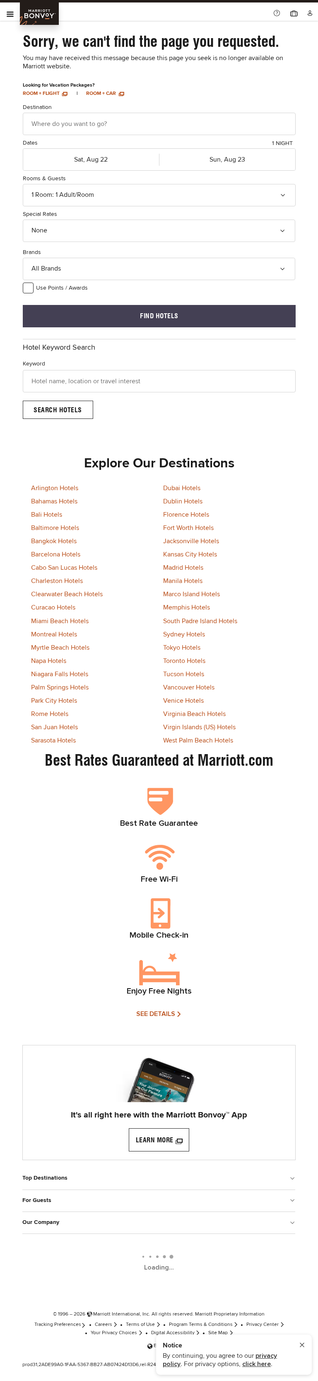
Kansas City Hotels (190, 554)
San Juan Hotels (54, 727)
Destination (37, 107)
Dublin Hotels (182, 501)
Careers (103, 1324)
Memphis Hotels (186, 607)
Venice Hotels (183, 700)
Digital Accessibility (173, 1332)
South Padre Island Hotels (200, 621)
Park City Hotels (54, 700)
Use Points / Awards (62, 288)
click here (256, 1364)
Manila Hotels (182, 581)
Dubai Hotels (181, 488)
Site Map (218, 1332)
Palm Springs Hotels (60, 687)
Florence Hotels (186, 514)
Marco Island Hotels (191, 594)
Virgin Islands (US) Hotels (199, 727)
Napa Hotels (48, 661)
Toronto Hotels (184, 661)
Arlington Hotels (54, 488)
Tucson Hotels (183, 674)
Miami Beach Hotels (60, 621)
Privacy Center (262, 1324)
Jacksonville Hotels (191, 541)
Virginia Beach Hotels (194, 714)
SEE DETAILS (155, 1014)
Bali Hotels (46, 514)
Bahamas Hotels (54, 501)
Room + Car (101, 93)
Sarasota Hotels (53, 740)
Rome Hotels (49, 714)
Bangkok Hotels (54, 541)
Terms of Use (140, 1324)
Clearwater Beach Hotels (67, 594)
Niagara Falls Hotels (59, 674)
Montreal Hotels (54, 634)
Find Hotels (159, 316)
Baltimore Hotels (55, 528)
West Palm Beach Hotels (198, 740)
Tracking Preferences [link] (57, 1324)
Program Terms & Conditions (201, 1324)
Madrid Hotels (183, 567)
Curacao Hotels (53, 607)
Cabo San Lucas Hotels (64, 567)
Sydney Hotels (184, 634)
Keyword (34, 364)
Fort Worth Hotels (188, 528)
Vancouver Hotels (188, 687)
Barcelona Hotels (55, 554)
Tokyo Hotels (181, 647)
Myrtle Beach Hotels (60, 647)
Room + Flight (42, 93)
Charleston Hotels (57, 581)
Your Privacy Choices (114, 1332)
